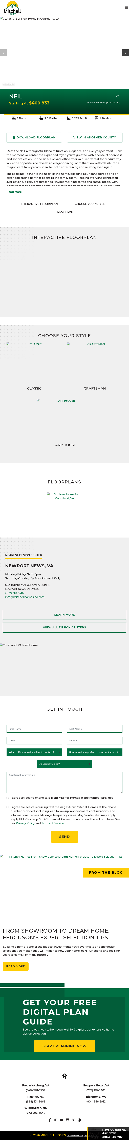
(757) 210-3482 (14, 593)
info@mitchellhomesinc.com (25, 597)
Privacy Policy (25, 823)
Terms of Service (52, 823)
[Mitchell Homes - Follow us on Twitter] (73, 1120)
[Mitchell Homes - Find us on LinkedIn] (67, 1120)
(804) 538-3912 (95, 1101)
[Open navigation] (126, 7)
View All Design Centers (64, 627)
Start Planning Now (64, 1046)
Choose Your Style (90, 204)
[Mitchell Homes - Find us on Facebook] (50, 1120)
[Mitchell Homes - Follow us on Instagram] (56, 1120)
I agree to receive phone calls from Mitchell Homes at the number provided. (62, 797)
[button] (125, 53)
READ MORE (15, 966)
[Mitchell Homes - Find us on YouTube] (61, 1120)
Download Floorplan (36, 137)
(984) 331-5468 (35, 1101)
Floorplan (64, 211)
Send (64, 837)
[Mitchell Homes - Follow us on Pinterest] (79, 1120)
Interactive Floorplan (39, 204)
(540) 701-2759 (35, 1090)
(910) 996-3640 (36, 1112)
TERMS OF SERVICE (75, 1135)
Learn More (64, 614)
